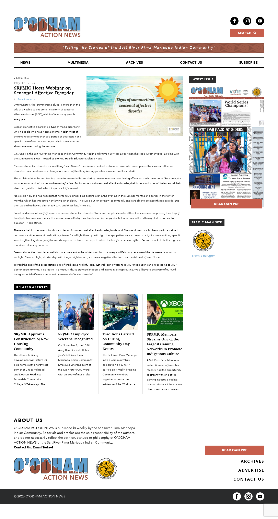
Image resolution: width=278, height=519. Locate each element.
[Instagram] (247, 21)
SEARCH (244, 33)
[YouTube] (260, 21)
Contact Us (191, 62)
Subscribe (248, 62)
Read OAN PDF (226, 204)
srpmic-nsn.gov (203, 255)
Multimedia (78, 62)
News (25, 62)
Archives (134, 62)
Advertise (251, 470)
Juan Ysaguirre (26, 99)
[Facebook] (234, 21)
